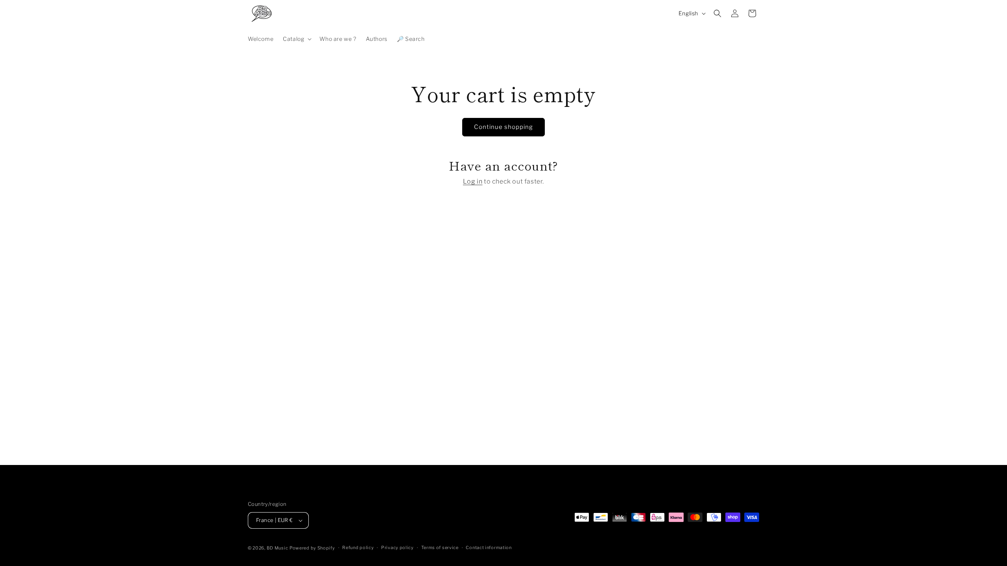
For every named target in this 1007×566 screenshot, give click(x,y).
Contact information (488, 547)
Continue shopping (503, 126)
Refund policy (358, 547)
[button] (296, 39)
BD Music (277, 548)
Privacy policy (397, 547)
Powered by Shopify (312, 548)
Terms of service (440, 547)
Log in (473, 181)
